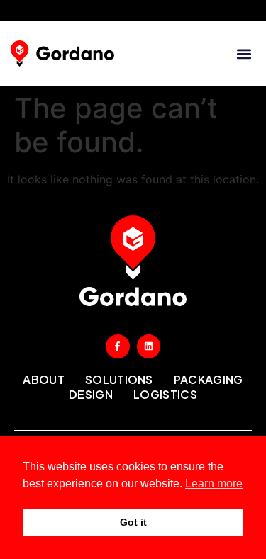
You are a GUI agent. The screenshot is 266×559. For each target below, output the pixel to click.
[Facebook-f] (118, 346)
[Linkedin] (149, 346)
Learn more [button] (214, 484)
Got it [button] (133, 522)
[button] (243, 53)
